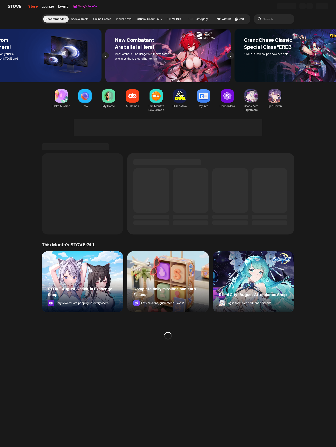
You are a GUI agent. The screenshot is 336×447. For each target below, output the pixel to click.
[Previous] (105, 55)
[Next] (230, 55)
